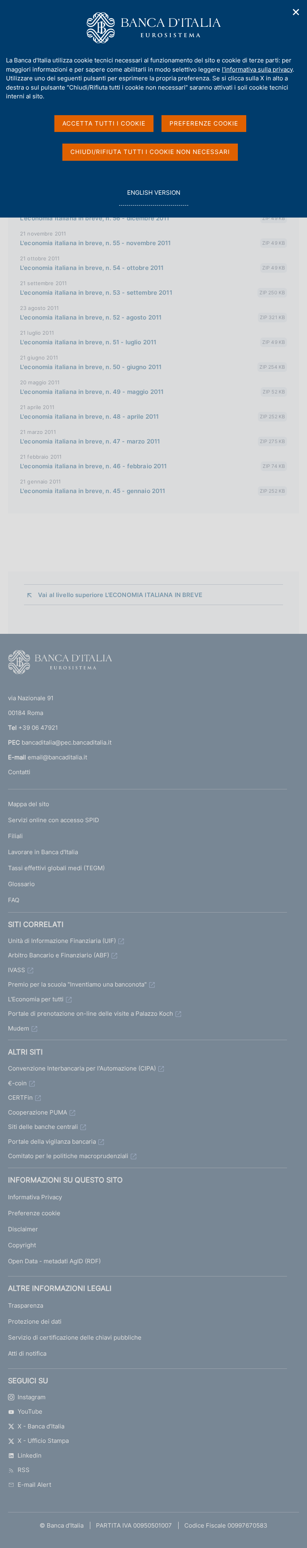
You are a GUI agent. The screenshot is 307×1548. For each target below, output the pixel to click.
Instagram (32, 1397)
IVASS (16, 970)
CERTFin (20, 1097)
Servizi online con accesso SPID (53, 820)
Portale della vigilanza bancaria (52, 1141)
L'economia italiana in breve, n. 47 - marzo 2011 (90, 441)
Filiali (15, 836)
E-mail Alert (34, 1484)
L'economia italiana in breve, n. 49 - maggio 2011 (91, 391)
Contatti (19, 772)
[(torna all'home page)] (60, 664)
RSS (24, 1470)
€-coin (17, 1083)
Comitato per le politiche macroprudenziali (68, 1156)
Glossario (21, 884)
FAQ (13, 900)
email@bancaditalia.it (57, 757)
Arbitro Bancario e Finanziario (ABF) (58, 955)
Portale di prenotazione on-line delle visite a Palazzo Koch (90, 1013)
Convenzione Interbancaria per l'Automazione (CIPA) (82, 1068)
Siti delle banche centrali (43, 1127)
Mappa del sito (28, 804)
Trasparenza (25, 1305)
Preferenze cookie (34, 1213)
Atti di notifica (27, 1353)
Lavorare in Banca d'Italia (43, 852)
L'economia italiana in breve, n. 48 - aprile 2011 (89, 416)
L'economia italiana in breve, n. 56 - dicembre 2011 (94, 218)
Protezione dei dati (35, 1321)
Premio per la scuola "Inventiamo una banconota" (77, 984)
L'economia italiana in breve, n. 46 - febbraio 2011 (93, 466)
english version (153, 197)
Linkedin (30, 1455)
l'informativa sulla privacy (257, 69)
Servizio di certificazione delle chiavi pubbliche (75, 1337)
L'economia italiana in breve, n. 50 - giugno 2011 (90, 367)
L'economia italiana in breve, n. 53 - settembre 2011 (96, 292)
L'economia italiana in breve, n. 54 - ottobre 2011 (92, 268)
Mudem (18, 1028)
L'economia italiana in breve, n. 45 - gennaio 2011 (92, 491)
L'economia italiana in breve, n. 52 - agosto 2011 (90, 317)
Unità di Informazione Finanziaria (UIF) (62, 941)
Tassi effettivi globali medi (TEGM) (56, 868)
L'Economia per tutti (36, 999)
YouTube (30, 1411)
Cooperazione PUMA (37, 1112)
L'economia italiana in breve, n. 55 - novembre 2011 (95, 243)
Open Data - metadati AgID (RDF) (54, 1261)
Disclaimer (23, 1229)
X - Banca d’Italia (41, 1426)
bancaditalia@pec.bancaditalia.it (67, 742)
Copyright (22, 1245)
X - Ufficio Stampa (43, 1440)
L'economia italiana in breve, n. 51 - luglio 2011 (88, 342)
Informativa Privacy (35, 1197)
